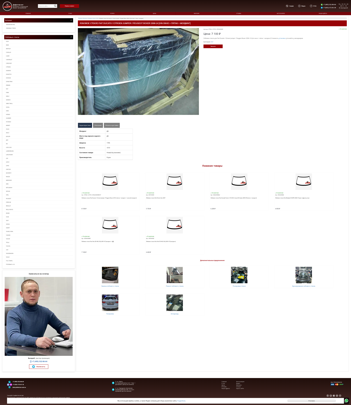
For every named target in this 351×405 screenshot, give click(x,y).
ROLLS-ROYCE (9, 209)
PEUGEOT (8, 198)
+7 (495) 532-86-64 (329, 4)
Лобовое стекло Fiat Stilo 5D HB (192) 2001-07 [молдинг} (161, 241)
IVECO (7, 133)
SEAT (7, 220)
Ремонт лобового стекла (174, 286)
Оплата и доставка (111, 125)
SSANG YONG (9, 231)
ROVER (7, 213)
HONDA (8, 114)
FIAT (7, 89)
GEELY (7, 96)
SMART (8, 228)
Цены (154, 13)
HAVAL (8, 107)
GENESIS (8, 100)
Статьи (238, 387)
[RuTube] (334, 396)
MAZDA (8, 176)
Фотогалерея (281, 13)
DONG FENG (9, 81)
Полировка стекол (239, 286)
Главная (28, 13)
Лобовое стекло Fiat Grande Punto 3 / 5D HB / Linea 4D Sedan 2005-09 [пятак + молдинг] (234, 198)
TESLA (7, 242)
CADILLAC (8, 52)
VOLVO (8, 257)
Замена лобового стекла (110, 286)
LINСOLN (8, 169)
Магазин (196, 13)
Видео (238, 383)
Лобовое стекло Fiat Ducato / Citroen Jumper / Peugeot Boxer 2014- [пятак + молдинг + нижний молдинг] (109, 198)
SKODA (8, 224)
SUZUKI (8, 239)
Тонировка (110, 314)
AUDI (7, 41)
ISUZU (7, 129)
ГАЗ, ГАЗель (9, 260)
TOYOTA (8, 246)
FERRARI (8, 85)
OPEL (7, 195)
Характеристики (85, 125)
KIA (7, 144)
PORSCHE (8, 202)
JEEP (7, 140)
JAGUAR (8, 136)
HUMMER (8, 118)
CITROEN (8, 67)
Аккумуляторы (10, 24)
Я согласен (311, 401)
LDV (7, 158)
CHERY (8, 56)
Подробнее (181, 401)
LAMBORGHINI (10, 151)
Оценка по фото (69, 6)
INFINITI (8, 125)
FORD (7, 92)
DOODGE (8, 78)
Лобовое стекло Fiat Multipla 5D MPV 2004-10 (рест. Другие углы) (292, 198)
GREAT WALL (9, 103)
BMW (7, 45)
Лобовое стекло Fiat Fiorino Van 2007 (155, 198)
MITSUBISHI (9, 187)
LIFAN (7, 165)
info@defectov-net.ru (19, 387)
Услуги (112, 13)
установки (282, 38)
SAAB (7, 217)
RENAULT (8, 206)
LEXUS (7, 162)
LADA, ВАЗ (9, 147)
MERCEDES (9, 180)
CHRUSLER (9, 63)
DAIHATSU (9, 74)
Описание (98, 125)
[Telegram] (331, 396)
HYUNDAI (8, 122)
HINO (7, 111)
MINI (7, 184)
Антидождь (175, 314)
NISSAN (8, 191)
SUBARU (8, 235)
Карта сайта (240, 388)
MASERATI (8, 173)
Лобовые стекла (11, 28)
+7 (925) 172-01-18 (329, 7)
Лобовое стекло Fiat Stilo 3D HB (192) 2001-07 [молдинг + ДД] (98, 241)
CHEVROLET (9, 59)
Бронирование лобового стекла (303, 286)
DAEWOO (8, 70)
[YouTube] (340, 396)
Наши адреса (323, 13)
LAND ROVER (9, 154)
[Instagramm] (337, 396)
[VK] (328, 396)
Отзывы (238, 13)
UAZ (7, 250)
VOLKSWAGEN (9, 253)
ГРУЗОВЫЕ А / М (10, 264)
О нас (70, 13)
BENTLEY (8, 48)
